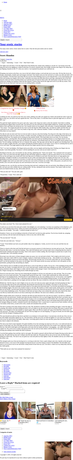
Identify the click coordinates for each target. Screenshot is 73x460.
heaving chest (7, 372)
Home (5, 2)
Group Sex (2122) (9, 30)
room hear (6, 379)
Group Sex (9, 59)
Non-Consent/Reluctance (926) (12, 36)
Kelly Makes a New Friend (7, 399)
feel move (6, 369)
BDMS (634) (7, 25)
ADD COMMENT (5, 394)
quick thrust (7, 377)
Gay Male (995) (8, 28)
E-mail (3, 388)
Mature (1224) (8, 35)
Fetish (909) (7, 27)
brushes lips (7, 368)
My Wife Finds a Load (6, 397)
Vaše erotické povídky (10, 451)
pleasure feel (7, 374)
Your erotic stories (11, 44)
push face (6, 376)
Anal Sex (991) (8, 24)
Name (2, 387)
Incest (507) (7, 32)
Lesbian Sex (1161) (9, 33)
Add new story (8, 22)
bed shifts (6, 366)
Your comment (4, 392)
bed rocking (7, 364)
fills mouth (7, 371)
